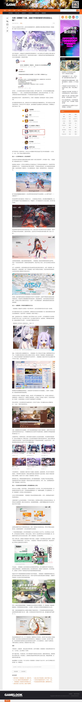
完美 (70, 134)
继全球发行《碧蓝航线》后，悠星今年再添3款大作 (23, 678)
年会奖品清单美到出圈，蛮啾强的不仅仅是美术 (43, 681)
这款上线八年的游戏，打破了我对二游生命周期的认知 (43, 678)
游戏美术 (24, 13)
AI (29, 10)
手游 (14, 10)
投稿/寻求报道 (76, 693)
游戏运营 (37, 13)
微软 (64, 116)
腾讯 (70, 125)
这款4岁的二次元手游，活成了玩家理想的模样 (23, 683)
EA (64, 127)
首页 (5, 10)
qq (75, 123)
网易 (76, 114)
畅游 (76, 131)
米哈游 (75, 120)
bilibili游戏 (23, 671)
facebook (64, 125)
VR (64, 114)
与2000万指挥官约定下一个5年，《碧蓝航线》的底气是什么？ (43, 679)
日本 (70, 118)
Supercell (64, 134)
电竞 (39, 10)
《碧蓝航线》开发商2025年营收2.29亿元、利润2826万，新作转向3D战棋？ (23, 681)
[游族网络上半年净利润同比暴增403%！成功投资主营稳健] (69, 65)
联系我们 (71, 693)
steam (75, 116)
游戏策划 (30, 13)
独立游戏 (24, 10)
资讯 (9, 10)
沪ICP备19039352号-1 (75, 695)
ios (75, 129)
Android (64, 118)
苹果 (76, 134)
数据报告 (44, 13)
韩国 (70, 120)
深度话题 (10, 13)
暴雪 (70, 127)
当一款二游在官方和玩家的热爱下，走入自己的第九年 (23, 679)
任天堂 (69, 129)
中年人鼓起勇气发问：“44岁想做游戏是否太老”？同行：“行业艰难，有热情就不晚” (70, 101)
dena (70, 116)
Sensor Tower (75, 118)
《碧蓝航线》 (16, 671)
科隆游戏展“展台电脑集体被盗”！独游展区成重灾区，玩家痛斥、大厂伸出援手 (70, 82)
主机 (19, 10)
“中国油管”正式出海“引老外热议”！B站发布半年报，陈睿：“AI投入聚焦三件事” (70, 87)
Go (77, 10)
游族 (70, 114)
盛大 (64, 131)
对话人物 (17, 13)
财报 (64, 123)
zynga (64, 120)
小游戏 (69, 123)
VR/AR (34, 10)
